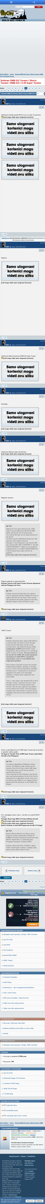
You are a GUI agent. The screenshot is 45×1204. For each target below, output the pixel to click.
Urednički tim (31, 1156)
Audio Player (7, 982)
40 (29, 88)
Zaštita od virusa (29, 1165)
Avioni (12, 74)
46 (8, 90)
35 (12, 88)
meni (11, 2)
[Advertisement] (22, 48)
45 (5, 90)
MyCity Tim (18, 1196)
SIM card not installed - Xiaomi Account (16, 998)
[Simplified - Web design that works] (32, 1178)
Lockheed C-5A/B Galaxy (11, 1083)
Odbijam (39, 1201)
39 (26, 88)
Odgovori (7, 877)
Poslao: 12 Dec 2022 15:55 (19, 345)
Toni (7, 619)
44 (1, 90)
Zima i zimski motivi (9, 993)
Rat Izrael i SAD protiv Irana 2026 (14, 1023)
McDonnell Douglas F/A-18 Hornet (14, 1078)
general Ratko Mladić (10, 955)
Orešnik (5, 1033)
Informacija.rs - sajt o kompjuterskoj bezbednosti (18, 987)
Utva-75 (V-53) (7, 939)
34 (9, 88)
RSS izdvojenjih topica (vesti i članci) (15, 1116)
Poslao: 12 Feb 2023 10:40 (19, 393)
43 (39, 88)
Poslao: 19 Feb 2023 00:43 (19, 486)
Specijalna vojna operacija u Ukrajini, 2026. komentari (20, 934)
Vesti (26, 1163)
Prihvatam (30, 1201)
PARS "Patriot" (8, 960)
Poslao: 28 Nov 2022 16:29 (19, 246)
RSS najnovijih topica (10, 1105)
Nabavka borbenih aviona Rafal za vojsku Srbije (18, 1028)
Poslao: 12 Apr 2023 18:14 (18, 619)
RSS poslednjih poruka (10, 1110)
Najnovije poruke (14, 1156)
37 (19, 88)
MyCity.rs (30, 1163)
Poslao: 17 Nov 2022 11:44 (18, 103)
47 (11, 90)
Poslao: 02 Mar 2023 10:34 (18, 570)
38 (22, 88)
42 (36, 88)
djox (7, 104)
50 (21, 90)
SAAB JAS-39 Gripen (10, 1088)
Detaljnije (32, 1135)
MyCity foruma (13, 1194)
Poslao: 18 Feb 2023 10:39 (19, 440)
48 (15, 90)
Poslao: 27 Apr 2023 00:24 (18, 803)
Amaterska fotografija (10, 977)
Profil (5, 234)
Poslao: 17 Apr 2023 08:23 (18, 738)
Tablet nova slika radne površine (13, 1003)
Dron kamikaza (8, 950)
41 (32, 88)
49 (18, 90)
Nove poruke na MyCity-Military (12, 930)
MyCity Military (4, 74)
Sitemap (23, 1156)
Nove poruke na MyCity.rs (10, 973)
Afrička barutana (8, 966)
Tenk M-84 (6, 945)
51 (25, 90)
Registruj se (5, 238)
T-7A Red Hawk (8, 1094)
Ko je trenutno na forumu (10, 1128)
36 (15, 88)
